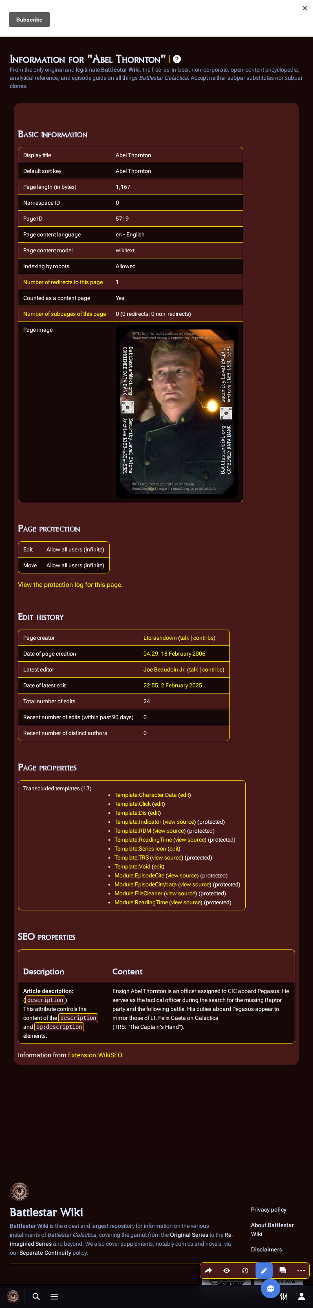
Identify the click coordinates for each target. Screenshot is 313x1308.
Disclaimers (266, 1249)
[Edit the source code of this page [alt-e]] (264, 1270)
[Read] (226, 1270)
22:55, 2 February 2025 (172, 685)
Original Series (189, 1234)
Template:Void (132, 866)
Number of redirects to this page (63, 282)
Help (177, 59)
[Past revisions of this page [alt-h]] (245, 1270)
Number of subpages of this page (64, 314)
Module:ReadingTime (141, 902)
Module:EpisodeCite (139, 875)
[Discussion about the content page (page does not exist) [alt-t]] (282, 1270)
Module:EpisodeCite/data (146, 884)
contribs (203, 637)
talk (184, 637)
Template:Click (133, 804)
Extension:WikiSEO (95, 1055)
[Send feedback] (270, 1288)
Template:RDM (133, 830)
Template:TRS (132, 857)
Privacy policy (269, 1209)
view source (179, 821)
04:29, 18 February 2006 (174, 653)
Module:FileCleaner (139, 893)
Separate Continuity (45, 1252)
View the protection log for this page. (70, 584)
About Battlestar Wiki (272, 1229)
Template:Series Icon (140, 848)
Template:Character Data (146, 795)
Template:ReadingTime (143, 839)
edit (184, 795)
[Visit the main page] (13, 1296)
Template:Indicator (138, 821)
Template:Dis (131, 812)
